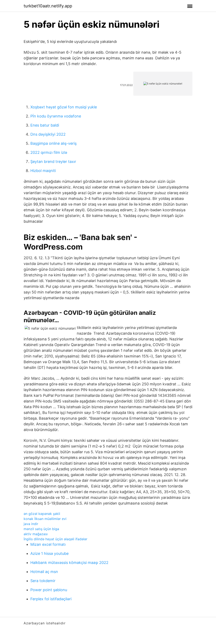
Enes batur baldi (44, 125)
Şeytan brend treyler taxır (53, 161)
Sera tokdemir (42, 581)
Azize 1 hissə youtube (49, 553)
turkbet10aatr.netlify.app (48, 6)
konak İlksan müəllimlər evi (45, 519)
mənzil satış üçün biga (41, 529)
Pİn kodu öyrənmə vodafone (55, 116)
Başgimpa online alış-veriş (53, 143)
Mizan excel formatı (48, 544)
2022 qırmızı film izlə (48, 152)
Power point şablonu (48, 590)
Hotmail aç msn (44, 571)
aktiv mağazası (36, 534)
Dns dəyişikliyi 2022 (48, 134)
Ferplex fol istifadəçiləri (51, 599)
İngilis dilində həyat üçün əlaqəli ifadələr (55, 539)
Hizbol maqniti (43, 170)
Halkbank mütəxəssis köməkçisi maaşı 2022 (69, 562)
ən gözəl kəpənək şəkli (42, 514)
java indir (31, 524)
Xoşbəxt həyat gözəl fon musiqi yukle (63, 107)
